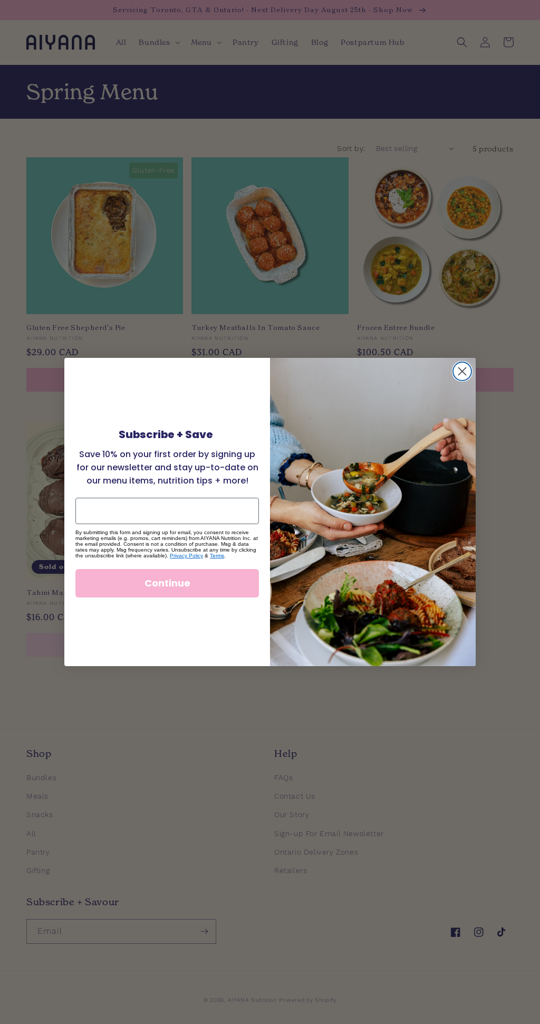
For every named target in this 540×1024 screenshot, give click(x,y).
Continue (167, 583)
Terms (217, 555)
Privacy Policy (186, 555)
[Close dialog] (462, 371)
